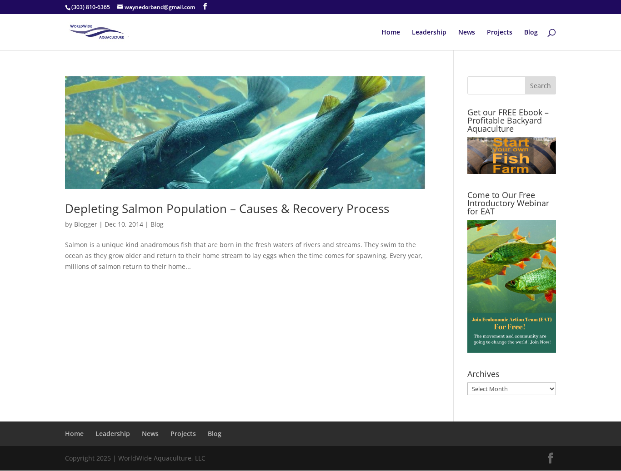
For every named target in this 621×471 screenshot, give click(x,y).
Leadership (429, 32)
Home (390, 32)
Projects (499, 32)
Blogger (85, 224)
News (466, 32)
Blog (531, 32)
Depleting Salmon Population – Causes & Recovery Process (227, 208)
